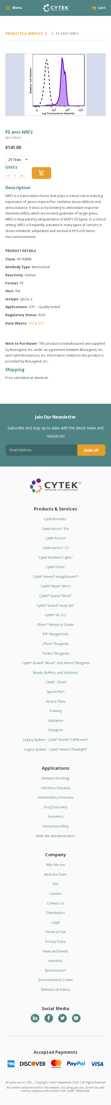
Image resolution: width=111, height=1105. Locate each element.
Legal (55, 922)
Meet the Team (55, 874)
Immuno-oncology (55, 778)
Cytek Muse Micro (56, 586)
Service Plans (55, 701)
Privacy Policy (55, 941)
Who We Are (55, 864)
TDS (31, 323)
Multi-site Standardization (55, 836)
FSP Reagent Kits (55, 634)
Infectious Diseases (55, 788)
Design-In (55, 730)
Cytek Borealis (55, 519)
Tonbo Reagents (55, 653)
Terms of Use (55, 932)
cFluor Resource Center (55, 624)
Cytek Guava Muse (55, 595)
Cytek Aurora (55, 538)
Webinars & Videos (55, 989)
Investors (55, 960)
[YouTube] (76, 1018)
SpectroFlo (56, 691)
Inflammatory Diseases (55, 797)
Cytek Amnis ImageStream (55, 576)
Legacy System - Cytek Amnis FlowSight (55, 749)
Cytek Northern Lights (56, 557)
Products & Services (24, 33)
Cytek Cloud (55, 682)
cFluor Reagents (55, 643)
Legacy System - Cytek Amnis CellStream (55, 739)
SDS (40, 323)
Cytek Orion (55, 567)
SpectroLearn (56, 970)
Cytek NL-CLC (56, 615)
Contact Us (55, 903)
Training (55, 711)
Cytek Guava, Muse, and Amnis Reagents (55, 663)
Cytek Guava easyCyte (56, 605)
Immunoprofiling (55, 826)
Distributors (55, 912)
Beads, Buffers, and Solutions (55, 672)
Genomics (55, 816)
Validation (55, 720)
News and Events (55, 951)
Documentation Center (55, 980)
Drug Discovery (55, 807)
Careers (56, 893)
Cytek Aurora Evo (55, 528)
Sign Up (91, 450)
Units (11, 167)
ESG (55, 884)
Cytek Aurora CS (55, 547)
